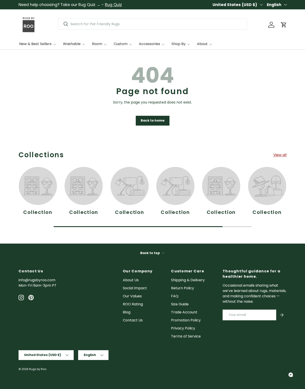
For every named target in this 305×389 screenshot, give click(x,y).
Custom (120, 43)
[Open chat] (290, 374)
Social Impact (135, 288)
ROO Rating (133, 304)
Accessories (149, 43)
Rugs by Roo (37, 369)
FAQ (174, 296)
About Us (131, 280)
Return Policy (182, 288)
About (202, 43)
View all (279, 154)
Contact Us (133, 320)
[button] (284, 25)
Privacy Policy (183, 328)
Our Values (132, 296)
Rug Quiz (113, 4)
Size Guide (180, 304)
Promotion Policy (186, 320)
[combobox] (152, 24)
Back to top (150, 253)
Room (97, 43)
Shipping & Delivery (188, 280)
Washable (72, 43)
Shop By (178, 43)
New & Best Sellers (35, 43)
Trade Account (184, 312)
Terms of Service (186, 336)
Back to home (153, 120)
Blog (126, 312)
